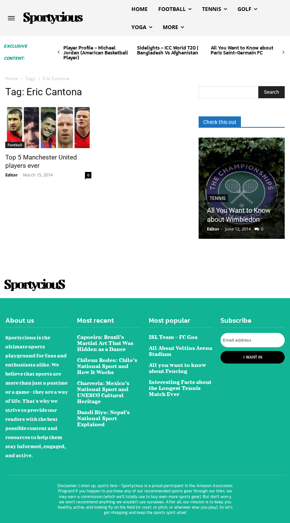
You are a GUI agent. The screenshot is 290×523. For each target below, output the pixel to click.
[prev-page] (58, 52)
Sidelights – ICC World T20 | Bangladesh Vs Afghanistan (167, 50)
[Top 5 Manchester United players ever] (48, 126)
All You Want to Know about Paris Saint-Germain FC (242, 50)
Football (15, 144)
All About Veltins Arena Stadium (180, 351)
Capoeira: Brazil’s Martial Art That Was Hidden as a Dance (105, 343)
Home (11, 78)
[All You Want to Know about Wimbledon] (242, 188)
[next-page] (283, 52)
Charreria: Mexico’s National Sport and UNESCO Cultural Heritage (103, 392)
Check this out (219, 122)
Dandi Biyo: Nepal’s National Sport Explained (103, 418)
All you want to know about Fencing (177, 368)
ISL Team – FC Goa (173, 337)
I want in (253, 357)
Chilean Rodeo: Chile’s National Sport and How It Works (107, 366)
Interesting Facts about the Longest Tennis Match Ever (180, 388)
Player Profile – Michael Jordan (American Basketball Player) (95, 52)
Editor (11, 175)
